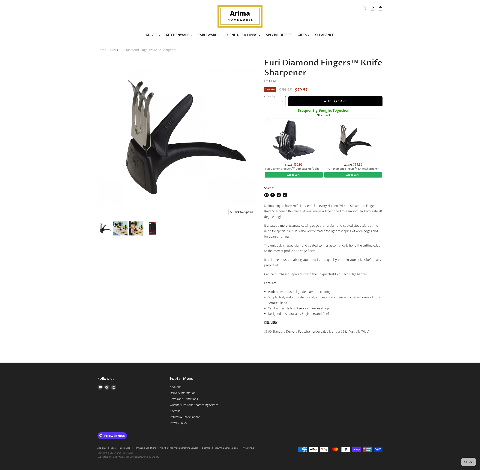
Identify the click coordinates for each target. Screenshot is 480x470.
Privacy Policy (178, 423)
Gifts (302, 35)
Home (102, 50)
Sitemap (175, 411)
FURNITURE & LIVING (241, 35)
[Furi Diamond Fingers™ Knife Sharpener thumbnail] (104, 228)
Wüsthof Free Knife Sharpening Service (194, 405)
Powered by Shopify (149, 457)
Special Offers (278, 35)
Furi (113, 50)
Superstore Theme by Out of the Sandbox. (118, 457)
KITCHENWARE (178, 35)
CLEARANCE (324, 35)
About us (175, 387)
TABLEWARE (208, 35)
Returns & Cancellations (185, 417)
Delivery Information (183, 393)
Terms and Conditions (184, 399)
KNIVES (152, 35)
